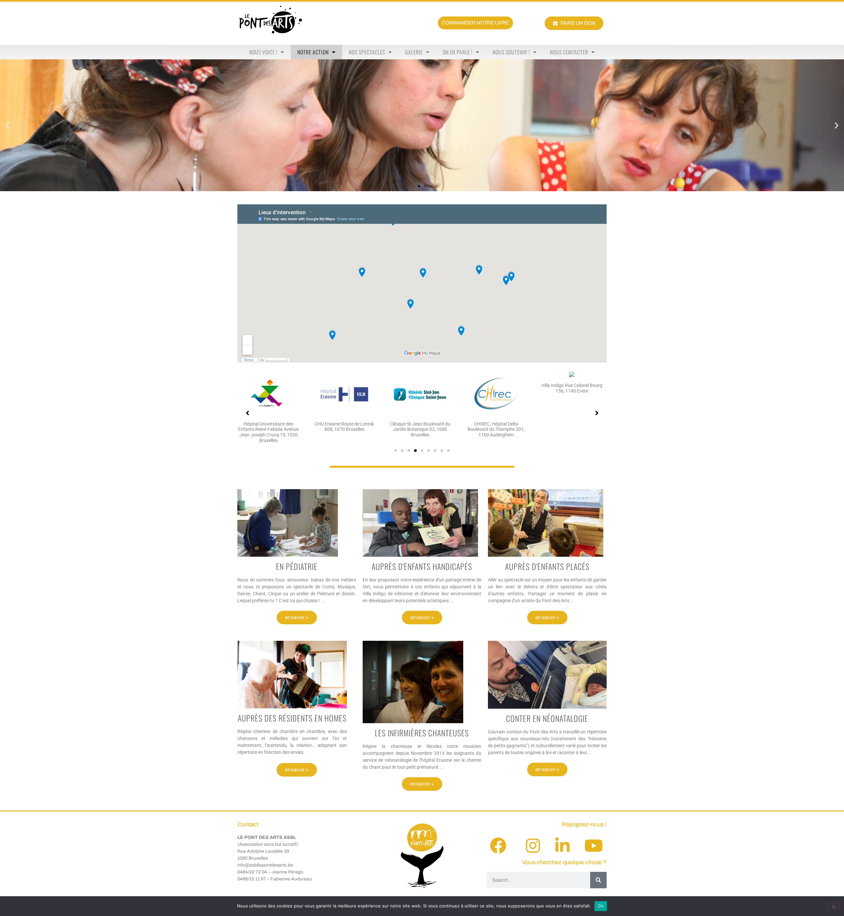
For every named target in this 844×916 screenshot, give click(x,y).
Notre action (313, 52)
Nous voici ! (263, 52)
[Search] (598, 880)
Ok (601, 905)
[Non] (833, 906)
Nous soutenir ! (511, 52)
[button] (7, 125)
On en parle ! (457, 52)
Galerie (414, 52)
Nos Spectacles (367, 52)
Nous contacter (569, 52)
